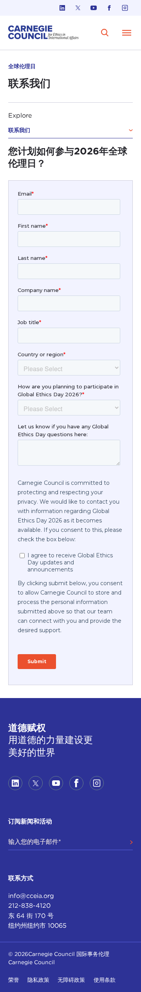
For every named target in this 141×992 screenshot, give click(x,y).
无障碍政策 (71, 980)
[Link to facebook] (109, 8)
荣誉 (13, 980)
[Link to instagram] (125, 8)
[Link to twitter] (78, 8)
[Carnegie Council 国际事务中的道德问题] (43, 32)
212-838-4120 (29, 905)
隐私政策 (38, 980)
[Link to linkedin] (62, 8)
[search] (105, 32)
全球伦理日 (22, 66)
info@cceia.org (31, 896)
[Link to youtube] (93, 8)
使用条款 (105, 980)
